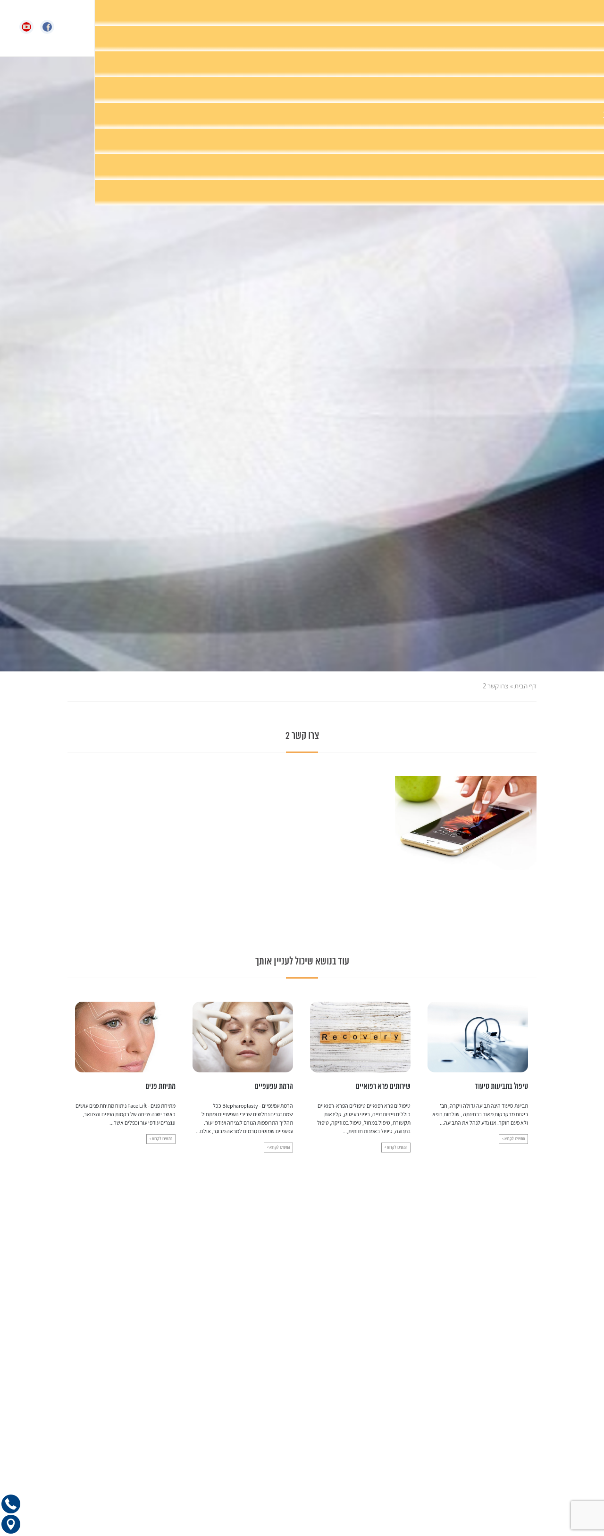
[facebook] (50, 27)
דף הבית (525, 685)
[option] (478, 1077)
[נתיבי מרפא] (322, 28)
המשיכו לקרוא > (513, 1147)
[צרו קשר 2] (466, 822)
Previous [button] (531, 1066)
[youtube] (29, 27)
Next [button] (73, 1066)
